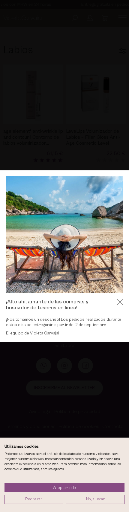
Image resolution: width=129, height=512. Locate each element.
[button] (120, 302)
